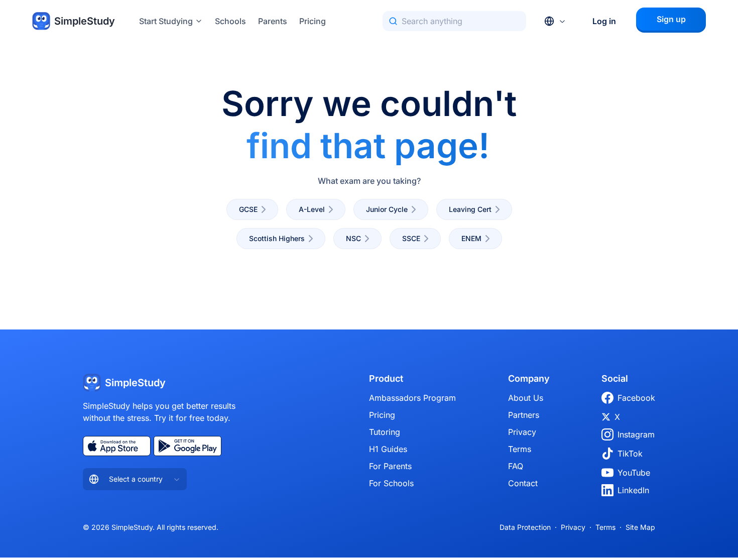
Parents (272, 21)
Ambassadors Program (412, 398)
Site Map (640, 527)
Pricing (312, 21)
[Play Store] (187, 446)
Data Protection (525, 527)
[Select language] (555, 21)
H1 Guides (388, 449)
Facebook (636, 398)
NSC (353, 238)
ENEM (471, 238)
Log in (604, 21)
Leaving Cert (470, 209)
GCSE (248, 209)
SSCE (411, 238)
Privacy (522, 432)
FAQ (515, 466)
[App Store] (117, 446)
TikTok (630, 454)
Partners (523, 415)
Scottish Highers (277, 238)
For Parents (390, 466)
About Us (525, 398)
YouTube (634, 473)
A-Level (312, 209)
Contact (523, 483)
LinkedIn (633, 490)
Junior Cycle (387, 209)
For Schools (391, 483)
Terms (519, 449)
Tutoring (384, 432)
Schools (230, 21)
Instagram (636, 434)
